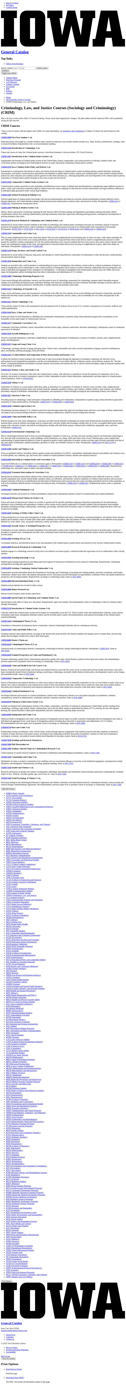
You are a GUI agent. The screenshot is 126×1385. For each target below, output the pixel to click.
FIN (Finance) (11, 971)
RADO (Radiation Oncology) (17, 1177)
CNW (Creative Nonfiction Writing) (20, 889)
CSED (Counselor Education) (17, 902)
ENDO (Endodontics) (14, 949)
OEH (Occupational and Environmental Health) (24, 1104)
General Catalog (15, 52)
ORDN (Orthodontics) (15, 1115)
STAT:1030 (28, 229)
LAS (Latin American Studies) (18, 1040)
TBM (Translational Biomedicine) (19, 1248)
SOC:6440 (30, 674)
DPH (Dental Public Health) (17, 924)
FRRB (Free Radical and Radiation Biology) (23, 975)
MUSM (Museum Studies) (16, 1088)
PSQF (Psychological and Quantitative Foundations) (26, 1166)
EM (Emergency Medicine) (16, 944)
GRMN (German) (13, 984)
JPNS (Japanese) (12, 1033)
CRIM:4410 (6, 472)
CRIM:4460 (104, 466)
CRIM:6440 (6, 666)
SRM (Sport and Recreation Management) (22, 1235)
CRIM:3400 (6, 276)
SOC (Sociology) (12, 1228)
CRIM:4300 (6, 449)
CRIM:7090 (6, 744)
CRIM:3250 (6, 251)
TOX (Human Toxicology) (16, 1255)
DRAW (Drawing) (13, 926)
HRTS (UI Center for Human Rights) (20, 1002)
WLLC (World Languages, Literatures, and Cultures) (26, 1275)
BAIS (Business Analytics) (16, 838)
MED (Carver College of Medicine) (20, 1066)
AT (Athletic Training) (14, 835)
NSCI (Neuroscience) (14, 1095)
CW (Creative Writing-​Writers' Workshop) (22, 909)
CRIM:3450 (6, 406)
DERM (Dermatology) (15, 918)
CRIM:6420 (6, 644)
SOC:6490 (81, 723)
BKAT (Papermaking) (14, 847)
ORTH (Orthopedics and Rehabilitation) (21, 1119)
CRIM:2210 (6, 167)
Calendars (10, 1337)
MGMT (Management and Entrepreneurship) (23, 1068)
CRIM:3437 (6, 395)
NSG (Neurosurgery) (14, 1097)
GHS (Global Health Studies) (17, 980)
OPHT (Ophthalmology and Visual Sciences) (23, 1110)
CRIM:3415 (6, 302)
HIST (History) (12, 993)
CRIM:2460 (6, 208)
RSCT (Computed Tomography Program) (22, 1190)
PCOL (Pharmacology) (15, 1135)
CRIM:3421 (6, 344)
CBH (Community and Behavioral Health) (22, 860)
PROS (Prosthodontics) (15, 1164)
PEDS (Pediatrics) (13, 1139)
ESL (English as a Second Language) (20, 962)
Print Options (6, 1281)
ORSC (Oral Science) (14, 1117)
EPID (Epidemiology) (14, 957)
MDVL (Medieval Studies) (16, 1062)
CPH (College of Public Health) (18, 893)
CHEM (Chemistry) (13, 873)
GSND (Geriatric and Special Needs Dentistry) (24, 986)
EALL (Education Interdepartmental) (20, 933)
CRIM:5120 (6, 608)
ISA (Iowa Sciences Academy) (18, 1022)
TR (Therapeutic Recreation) (17, 1257)
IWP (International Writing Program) (20, 1028)
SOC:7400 (95, 753)
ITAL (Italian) (11, 1026)
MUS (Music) (11, 1086)
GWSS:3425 (28, 378)
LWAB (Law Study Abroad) (17, 1055)
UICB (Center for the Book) (17, 1261)
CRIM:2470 (6, 220)
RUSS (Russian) (12, 1206)
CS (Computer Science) (15, 898)
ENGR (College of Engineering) (18, 953)
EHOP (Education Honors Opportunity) (21, 942)
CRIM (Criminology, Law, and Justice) (21, 895)
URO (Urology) (12, 1270)
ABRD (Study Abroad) (15, 793)
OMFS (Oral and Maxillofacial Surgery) (21, 1106)
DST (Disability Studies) (15, 931)
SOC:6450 (107, 687)
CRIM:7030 (6, 740)
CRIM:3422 (6, 355)
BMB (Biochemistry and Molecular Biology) (23, 849)
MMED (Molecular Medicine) (17, 1077)
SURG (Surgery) (12, 1241)
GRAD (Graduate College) (16, 982)
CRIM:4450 (92, 466)
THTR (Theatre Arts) (14, 1252)
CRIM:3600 (6, 417)
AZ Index (10, 5)
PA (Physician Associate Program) (19, 1126)
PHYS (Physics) (12, 1153)
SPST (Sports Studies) (14, 1232)
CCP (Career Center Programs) (18, 867)
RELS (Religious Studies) (16, 1181)
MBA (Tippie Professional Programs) (20, 1059)
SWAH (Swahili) (12, 1244)
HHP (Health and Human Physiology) (21, 991)
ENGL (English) (12, 951)
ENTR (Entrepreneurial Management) (20, 955)
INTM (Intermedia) (13, 1017)
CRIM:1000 (6, 137)
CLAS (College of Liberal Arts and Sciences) (23, 880)
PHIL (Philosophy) (13, 1148)
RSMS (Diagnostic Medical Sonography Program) (25, 1195)
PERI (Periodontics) (14, 1144)
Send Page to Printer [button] (14, 1369)
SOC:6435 (65, 661)
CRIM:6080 (6, 640)
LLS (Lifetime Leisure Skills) (17, 1051)
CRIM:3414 (6, 289)
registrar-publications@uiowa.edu (14, 1331)
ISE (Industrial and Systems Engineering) (22, 1024)
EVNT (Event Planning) (15, 964)
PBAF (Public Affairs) (14, 1130)
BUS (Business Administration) (18, 855)
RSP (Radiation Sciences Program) (19, 1199)
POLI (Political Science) (15, 1157)
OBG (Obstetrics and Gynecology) (19, 1102)
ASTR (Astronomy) (14, 833)
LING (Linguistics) (13, 1048)
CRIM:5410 (6, 621)
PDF (8, 89)
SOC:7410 (69, 763)
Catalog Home (11, 7)
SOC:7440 (117, 785)
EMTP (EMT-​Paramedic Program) (19, 946)
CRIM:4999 (6, 598)
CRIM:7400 (6, 749)
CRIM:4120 (6, 432)
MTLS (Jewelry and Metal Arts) (18, 1084)
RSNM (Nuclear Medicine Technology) (21, 1197)
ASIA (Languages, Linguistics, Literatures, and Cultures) (28, 824)
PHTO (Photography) (14, 1150)
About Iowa (10, 1335)
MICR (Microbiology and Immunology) (21, 1071)
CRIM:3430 (6, 383)
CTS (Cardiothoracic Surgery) (17, 906)
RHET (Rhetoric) (13, 1184)
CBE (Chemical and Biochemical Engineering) (24, 858)
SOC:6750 (82, 736)
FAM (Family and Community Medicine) (22, 966)
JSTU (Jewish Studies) (15, 1035)
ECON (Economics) (14, 937)
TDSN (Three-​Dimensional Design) (20, 1250)
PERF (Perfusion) (13, 1142)
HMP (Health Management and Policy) (21, 995)
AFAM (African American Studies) (19, 804)
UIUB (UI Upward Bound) (16, 1264)
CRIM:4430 (57, 402)
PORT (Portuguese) (13, 1159)
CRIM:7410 (6, 757)
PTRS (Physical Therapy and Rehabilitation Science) (26, 1173)
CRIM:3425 (6, 370)
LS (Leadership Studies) (15, 1053)
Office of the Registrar (14, 64)
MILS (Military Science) (15, 1073)
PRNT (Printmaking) (14, 1161)
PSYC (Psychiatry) (13, 1170)
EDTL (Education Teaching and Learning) (22, 940)
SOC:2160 (40, 229)
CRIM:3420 (6, 334)
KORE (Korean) (12, 1037)
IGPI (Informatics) (13, 1006)
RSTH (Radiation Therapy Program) (20, 1204)
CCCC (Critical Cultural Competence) (21, 864)
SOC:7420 (62, 774)
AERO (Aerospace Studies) (17, 802)
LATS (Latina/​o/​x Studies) (16, 1044)
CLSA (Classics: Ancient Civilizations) (21, 882)
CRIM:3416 (6, 312)
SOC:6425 (5, 651)
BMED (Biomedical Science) (17, 853)
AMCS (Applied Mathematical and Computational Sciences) (29, 807)
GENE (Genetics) (13, 977)
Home (8, 97)
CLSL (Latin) (11, 886)
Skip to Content (12, 3)
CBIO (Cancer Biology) (15, 862)
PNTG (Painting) (12, 1155)
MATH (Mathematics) (14, 1057)
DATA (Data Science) (14, 913)
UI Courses (10, 87)
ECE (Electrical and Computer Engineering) (23, 935)
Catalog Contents (12, 84)
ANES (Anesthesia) (13, 811)
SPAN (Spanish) (12, 1230)
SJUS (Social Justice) (14, 1219)
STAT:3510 (62, 229)
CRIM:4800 (6, 547)
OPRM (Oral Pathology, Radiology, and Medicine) (26, 1113)
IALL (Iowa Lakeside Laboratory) (19, 1004)
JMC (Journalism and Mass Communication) (23, 1031)
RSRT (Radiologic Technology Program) (22, 1201)
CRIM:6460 (6, 691)
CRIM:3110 (6, 233)
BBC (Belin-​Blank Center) (16, 840)
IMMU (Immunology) (14, 1011)
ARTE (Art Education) (15, 818)
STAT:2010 (51, 229)
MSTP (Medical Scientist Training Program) (23, 1082)
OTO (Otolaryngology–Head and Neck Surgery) (25, 1122)
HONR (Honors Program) (16, 997)
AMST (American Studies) (16, 809)
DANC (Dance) (12, 911)
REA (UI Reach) (12, 1179)
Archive (9, 93)
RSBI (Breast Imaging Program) (18, 1186)
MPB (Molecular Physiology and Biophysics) (23, 1079)
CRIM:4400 (6, 460)
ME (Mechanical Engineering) (18, 1064)
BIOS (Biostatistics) (13, 844)
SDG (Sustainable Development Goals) (21, 1213)
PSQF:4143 (74, 229)
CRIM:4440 (6, 513)
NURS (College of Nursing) (17, 1099)
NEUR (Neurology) (14, 1093)
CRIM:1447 (6, 156)
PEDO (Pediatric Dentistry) (16, 1137)
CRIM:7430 (6, 768)
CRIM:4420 (68, 466)
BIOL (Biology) (12, 842)
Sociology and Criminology (74, 131)
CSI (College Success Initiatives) (18, 904)
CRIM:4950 (6, 568)
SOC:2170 (109, 442)
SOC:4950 (76, 577)
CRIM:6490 (6, 715)
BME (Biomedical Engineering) (18, 851)
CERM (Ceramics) (13, 871)
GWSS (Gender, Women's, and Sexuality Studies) (25, 988)
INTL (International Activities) (18, 1015)
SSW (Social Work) (13, 1237)
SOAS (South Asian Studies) (17, 1226)
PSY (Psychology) (13, 1168)
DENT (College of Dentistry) (17, 915)
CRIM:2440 (6, 195)
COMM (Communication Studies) (19, 891)
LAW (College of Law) (15, 1046)
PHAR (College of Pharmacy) (17, 1146)
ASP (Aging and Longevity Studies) (20, 831)
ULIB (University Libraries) (17, 1266)
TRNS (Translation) (13, 1259)
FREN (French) (12, 973)
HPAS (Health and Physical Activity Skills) (23, 1000)
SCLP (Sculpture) (13, 1210)
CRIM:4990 (6, 581)
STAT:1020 (16, 229)
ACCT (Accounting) (14, 798)
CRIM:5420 (6, 630)
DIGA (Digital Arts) (14, 922)
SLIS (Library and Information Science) (21, 1221)
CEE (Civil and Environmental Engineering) (23, 869)
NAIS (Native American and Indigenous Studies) (25, 1091)
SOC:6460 (78, 698)
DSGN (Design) (12, 929)
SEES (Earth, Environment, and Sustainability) (24, 1215)
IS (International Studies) (15, 1020)
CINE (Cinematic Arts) (15, 878)
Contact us (10, 1339)
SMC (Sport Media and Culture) (18, 1224)
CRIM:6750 (6, 727)
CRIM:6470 (6, 702)
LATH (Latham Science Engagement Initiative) (24, 1042)
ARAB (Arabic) (12, 815)
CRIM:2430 (6, 182)
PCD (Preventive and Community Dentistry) (23, 1133)
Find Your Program (13, 80)
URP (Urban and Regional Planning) (20, 1272)
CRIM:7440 (6, 778)
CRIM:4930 (6, 558)
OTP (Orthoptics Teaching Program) (20, 1124)
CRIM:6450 (6, 678)
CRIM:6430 (6, 655)
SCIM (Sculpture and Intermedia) (19, 1208)
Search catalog (6, 68)
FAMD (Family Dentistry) (16, 969)
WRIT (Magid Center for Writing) (19, 1277)
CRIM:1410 (6, 148)
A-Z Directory (11, 82)
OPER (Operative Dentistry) (17, 1108)
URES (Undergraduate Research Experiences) (24, 1268)
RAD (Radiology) (13, 1175)
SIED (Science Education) (16, 1217)
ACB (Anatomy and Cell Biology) (19, 796)
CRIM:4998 (6, 589)
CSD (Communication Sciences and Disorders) (24, 900)
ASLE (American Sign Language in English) (23, 829)
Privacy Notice (11, 1348)
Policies (9, 91)
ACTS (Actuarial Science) (16, 800)
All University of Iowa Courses (18, 100)
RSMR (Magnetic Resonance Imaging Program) (24, 1193)
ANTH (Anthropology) (15, 813)
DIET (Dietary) (12, 920)
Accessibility (11, 1352)
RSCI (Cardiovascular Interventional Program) (24, 1188)
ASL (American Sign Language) (18, 827)
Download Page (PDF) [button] (15, 1378)
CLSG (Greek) (12, 884)
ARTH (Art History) (14, 820)
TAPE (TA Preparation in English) (19, 1246)
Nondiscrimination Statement (17, 1350)
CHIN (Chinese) (12, 875)
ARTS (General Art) (14, 822)
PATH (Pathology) (13, 1128)
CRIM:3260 (6, 261)
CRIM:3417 (6, 323)
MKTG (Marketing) (14, 1075)
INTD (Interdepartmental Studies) (19, 1013)
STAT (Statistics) (12, 1239)
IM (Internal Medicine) (15, 1008)
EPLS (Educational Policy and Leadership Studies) (26, 960)
